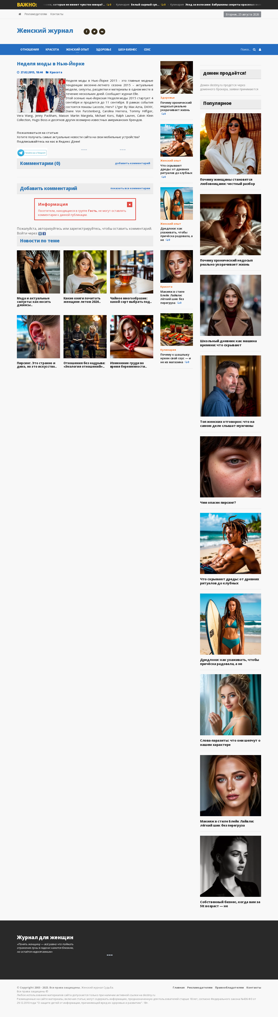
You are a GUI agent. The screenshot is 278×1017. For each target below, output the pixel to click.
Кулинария (126, 4)
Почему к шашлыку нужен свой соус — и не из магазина (175, 358)
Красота (52, 49)
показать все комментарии (130, 188)
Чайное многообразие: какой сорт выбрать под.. (131, 300)
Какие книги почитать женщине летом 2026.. (82, 300)
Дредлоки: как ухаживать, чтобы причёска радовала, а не (176, 234)
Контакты (56, 14)
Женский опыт (170, 160)
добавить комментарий (132, 163)
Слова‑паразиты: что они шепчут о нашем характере (230, 742)
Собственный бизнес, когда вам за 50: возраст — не (230, 904)
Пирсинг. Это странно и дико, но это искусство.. (37, 364)
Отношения (29, 49)
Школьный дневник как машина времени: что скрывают (228, 343)
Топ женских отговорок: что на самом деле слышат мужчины (227, 423)
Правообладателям (229, 987)
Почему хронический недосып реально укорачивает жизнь (176, 106)
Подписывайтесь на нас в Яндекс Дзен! (49, 141)
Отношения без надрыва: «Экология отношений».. (84, 364)
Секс (147, 49)
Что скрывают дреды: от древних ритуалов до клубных (176, 169)
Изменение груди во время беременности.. (128, 364)
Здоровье (103, 49)
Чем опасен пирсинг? (218, 502)
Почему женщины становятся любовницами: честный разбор (227, 181)
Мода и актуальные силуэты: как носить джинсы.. (34, 301)
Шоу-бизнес (127, 49)
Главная (179, 987)
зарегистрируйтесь (85, 228)
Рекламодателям (35, 14)
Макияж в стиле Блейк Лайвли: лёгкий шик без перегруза (172, 297)
